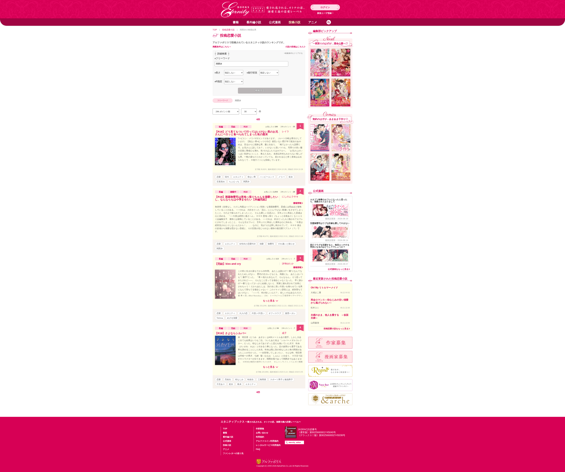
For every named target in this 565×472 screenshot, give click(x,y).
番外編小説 (253, 22)
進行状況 (252, 72)
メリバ (281, 177)
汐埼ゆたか (288, 263)
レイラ (285, 131)
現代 (227, 177)
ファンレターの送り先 (233, 453)
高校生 (228, 379)
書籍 (236, 22)
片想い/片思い (258, 313)
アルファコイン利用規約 (267, 441)
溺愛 (262, 244)
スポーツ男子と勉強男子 (281, 379)
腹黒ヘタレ (290, 313)
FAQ (258, 449)
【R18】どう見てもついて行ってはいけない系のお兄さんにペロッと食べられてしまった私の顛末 (246, 133)
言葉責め (221, 181)
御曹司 (271, 244)
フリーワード (223, 58)
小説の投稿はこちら (294, 47)
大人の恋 (243, 313)
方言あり (221, 384)
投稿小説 (294, 22)
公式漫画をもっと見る (338, 269)
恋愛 (219, 177)
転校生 (250, 379)
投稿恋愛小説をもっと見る (336, 329)
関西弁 (246, 181)
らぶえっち (234, 181)
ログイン (325, 7)
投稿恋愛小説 (228, 30)
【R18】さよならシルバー (230, 333)
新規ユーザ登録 (324, 13)
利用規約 (260, 437)
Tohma (220, 318)
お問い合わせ (262, 433)
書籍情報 (297, 203)
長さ (218, 72)
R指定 (219, 81)
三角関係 (262, 379)
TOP (215, 30)
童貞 (239, 384)
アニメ (312, 22)
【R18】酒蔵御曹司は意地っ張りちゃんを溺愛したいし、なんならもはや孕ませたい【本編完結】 (246, 198)
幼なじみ (239, 379)
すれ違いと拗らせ (286, 244)
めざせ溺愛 (232, 318)
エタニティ (238, 177)
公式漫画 (275, 22)
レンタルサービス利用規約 (268, 445)
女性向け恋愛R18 (247, 244)
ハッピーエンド (267, 177)
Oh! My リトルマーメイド (324, 287)
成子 (284, 333)
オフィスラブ (275, 313)
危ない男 (251, 177)
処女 (291, 177)
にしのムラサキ (290, 196)
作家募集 (260, 428)
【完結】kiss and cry (228, 263)
